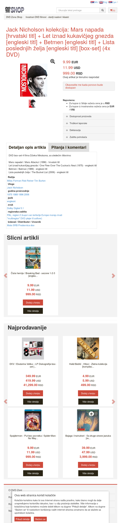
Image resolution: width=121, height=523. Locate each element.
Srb (96, 2)
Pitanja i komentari (68, 147)
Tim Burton (40, 180)
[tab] (89, 116)
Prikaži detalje (23, 519)
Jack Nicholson (15, 187)
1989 (15, 194)
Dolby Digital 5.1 (15, 208)
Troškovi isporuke (78, 123)
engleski (11, 201)
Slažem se (40, 519)
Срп (114, 2)
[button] (5, 275)
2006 (26, 194)
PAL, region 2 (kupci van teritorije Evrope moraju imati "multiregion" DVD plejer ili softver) (34, 216)
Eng (105, 2)
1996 (21, 194)
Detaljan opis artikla (27, 147)
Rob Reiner (28, 180)
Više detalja (33, 310)
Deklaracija (75, 130)
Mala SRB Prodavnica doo (20, 225)
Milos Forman (14, 180)
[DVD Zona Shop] (14, 10)
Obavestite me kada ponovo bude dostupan (84, 86)
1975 (10, 194)
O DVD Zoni (15, 490)
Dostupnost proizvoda (80, 116)
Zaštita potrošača (78, 137)
